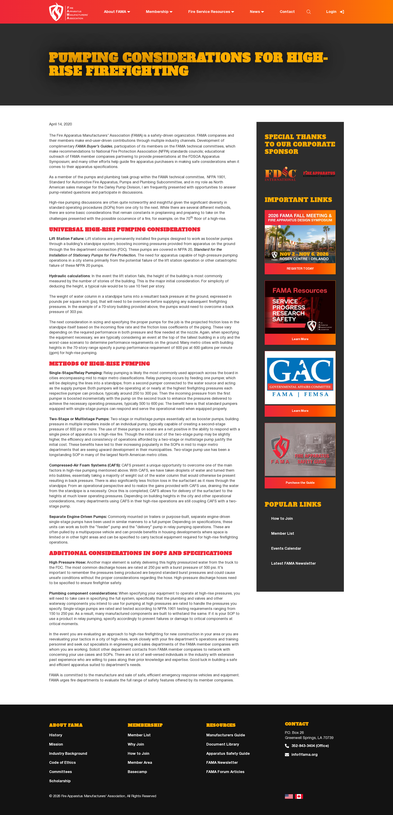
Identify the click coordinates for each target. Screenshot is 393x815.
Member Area (140, 763)
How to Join (282, 518)
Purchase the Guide (300, 482)
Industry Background (68, 753)
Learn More (300, 339)
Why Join (136, 744)
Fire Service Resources (209, 12)
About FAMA (115, 12)
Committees (60, 772)
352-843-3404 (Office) (310, 746)
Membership (157, 12)
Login (331, 12)
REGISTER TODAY (300, 268)
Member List (282, 533)
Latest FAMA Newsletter (293, 563)
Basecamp (137, 772)
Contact (287, 12)
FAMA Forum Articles (225, 772)
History (55, 735)
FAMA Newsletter (222, 763)
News (255, 12)
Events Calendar (286, 548)
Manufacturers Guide (225, 735)
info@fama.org (304, 755)
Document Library (222, 744)
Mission (56, 744)
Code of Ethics (62, 763)
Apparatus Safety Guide (228, 753)
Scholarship (60, 781)
